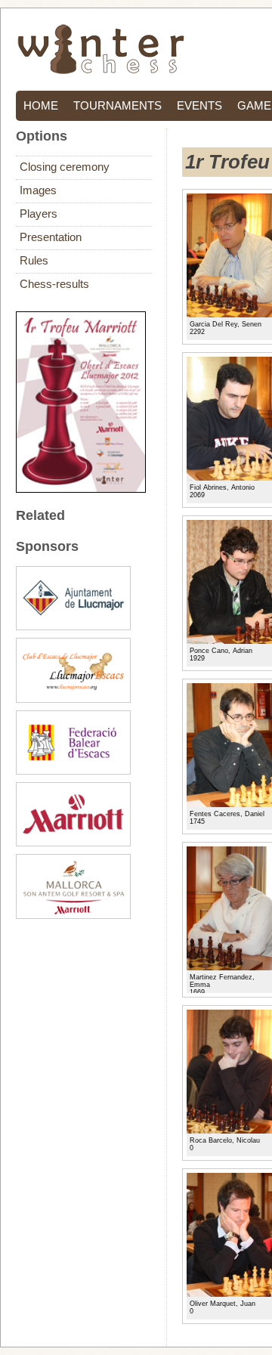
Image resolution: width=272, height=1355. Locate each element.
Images (38, 190)
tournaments (117, 106)
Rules (34, 261)
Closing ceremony (65, 167)
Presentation (51, 237)
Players (38, 214)
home (40, 106)
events (199, 106)
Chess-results (54, 284)
